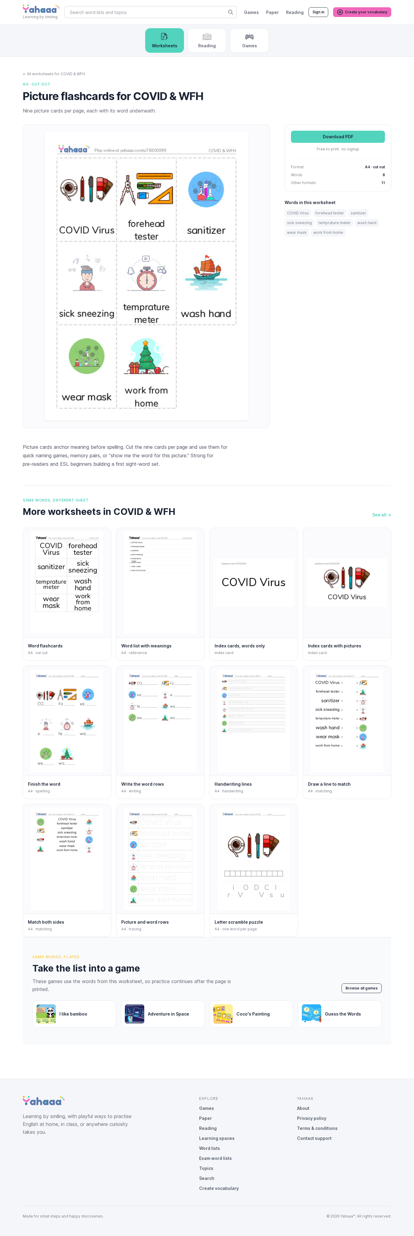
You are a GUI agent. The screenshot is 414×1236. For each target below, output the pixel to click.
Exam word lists (215, 1158)
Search (206, 1178)
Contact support (314, 1138)
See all (381, 514)
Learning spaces (217, 1138)
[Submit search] (231, 12)
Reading (295, 12)
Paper (272, 12)
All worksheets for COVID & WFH (54, 74)
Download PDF (338, 136)
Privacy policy (311, 1118)
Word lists (209, 1148)
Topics (206, 1168)
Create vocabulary (219, 1188)
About (303, 1108)
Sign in (318, 12)
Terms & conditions (317, 1128)
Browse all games (362, 988)
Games (251, 12)
